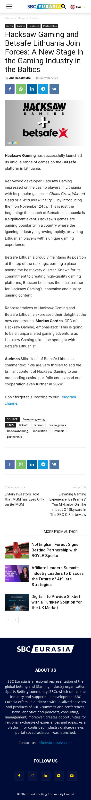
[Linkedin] (32, 89)
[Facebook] (10, 89)
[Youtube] (72, 776)
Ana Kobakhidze (20, 78)
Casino (34, 18)
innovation (40, 431)
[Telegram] (43, 89)
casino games (57, 425)
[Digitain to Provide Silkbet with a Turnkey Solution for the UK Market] (17, 602)
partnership (14, 436)
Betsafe (23, 425)
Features (34, 26)
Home (9, 18)
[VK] (54, 89)
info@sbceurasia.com (55, 742)
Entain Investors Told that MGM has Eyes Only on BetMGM (24, 499)
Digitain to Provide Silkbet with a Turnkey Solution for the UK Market (57, 602)
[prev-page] (8, 620)
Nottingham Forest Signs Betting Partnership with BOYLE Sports (55, 550)
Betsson (38, 425)
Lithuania (58, 431)
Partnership (50, 26)
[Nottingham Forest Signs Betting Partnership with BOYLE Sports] (17, 550)
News (21, 18)
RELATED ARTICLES (23, 532)
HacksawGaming (17, 431)
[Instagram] (32, 776)
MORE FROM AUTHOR (61, 532)
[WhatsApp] (21, 89)
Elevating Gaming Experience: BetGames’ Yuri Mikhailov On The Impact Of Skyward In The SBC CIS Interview (68, 504)
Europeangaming (34, 419)
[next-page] (16, 620)
